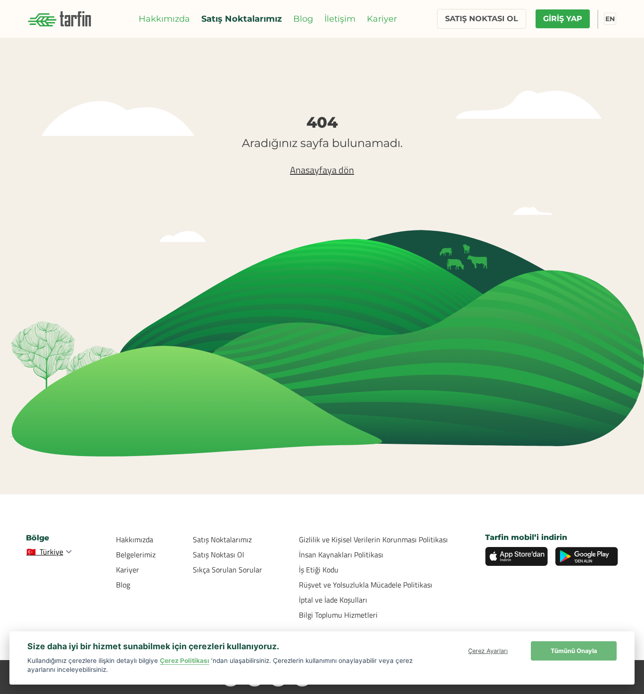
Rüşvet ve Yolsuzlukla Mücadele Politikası (365, 584)
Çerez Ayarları (488, 650)
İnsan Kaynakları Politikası (341, 554)
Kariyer (382, 19)
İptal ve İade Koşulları (333, 599)
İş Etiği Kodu (319, 569)
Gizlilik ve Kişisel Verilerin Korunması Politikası (373, 539)
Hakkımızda (164, 19)
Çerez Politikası (184, 660)
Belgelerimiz (136, 554)
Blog (303, 19)
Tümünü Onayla (574, 650)
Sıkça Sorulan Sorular (227, 569)
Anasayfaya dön (322, 170)
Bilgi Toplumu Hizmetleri (338, 615)
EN (610, 19)
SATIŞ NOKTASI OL (481, 18)
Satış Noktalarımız (241, 19)
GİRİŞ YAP (562, 18)
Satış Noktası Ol (218, 554)
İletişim (339, 19)
